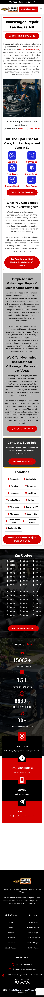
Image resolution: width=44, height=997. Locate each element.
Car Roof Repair (33, 943)
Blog (11, 927)
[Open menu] (40, 9)
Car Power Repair (33, 938)
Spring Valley (31, 479)
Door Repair (31, 186)
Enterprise (31, 486)
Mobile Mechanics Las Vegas (21, 990)
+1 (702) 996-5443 (29, 128)
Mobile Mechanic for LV (29, 49)
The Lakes (14, 514)
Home (11, 922)
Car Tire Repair (33, 948)
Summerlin (14, 479)
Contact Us (11, 943)
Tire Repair (12, 174)
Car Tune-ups (33, 932)
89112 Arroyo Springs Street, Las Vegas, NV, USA (22, 751)
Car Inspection (33, 922)
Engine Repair (31, 174)
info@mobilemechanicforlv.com (24, 969)
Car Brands (11, 938)
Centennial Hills (14, 528)
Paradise (14, 486)
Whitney (31, 500)
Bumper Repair (12, 186)
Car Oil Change (33, 927)
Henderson (14, 493)
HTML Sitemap (11, 948)
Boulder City (32, 514)
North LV (32, 493)
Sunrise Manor (14, 500)
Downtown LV (32, 507)
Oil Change (31, 162)
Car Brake (12, 162)
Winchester (14, 507)
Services (11, 932)
